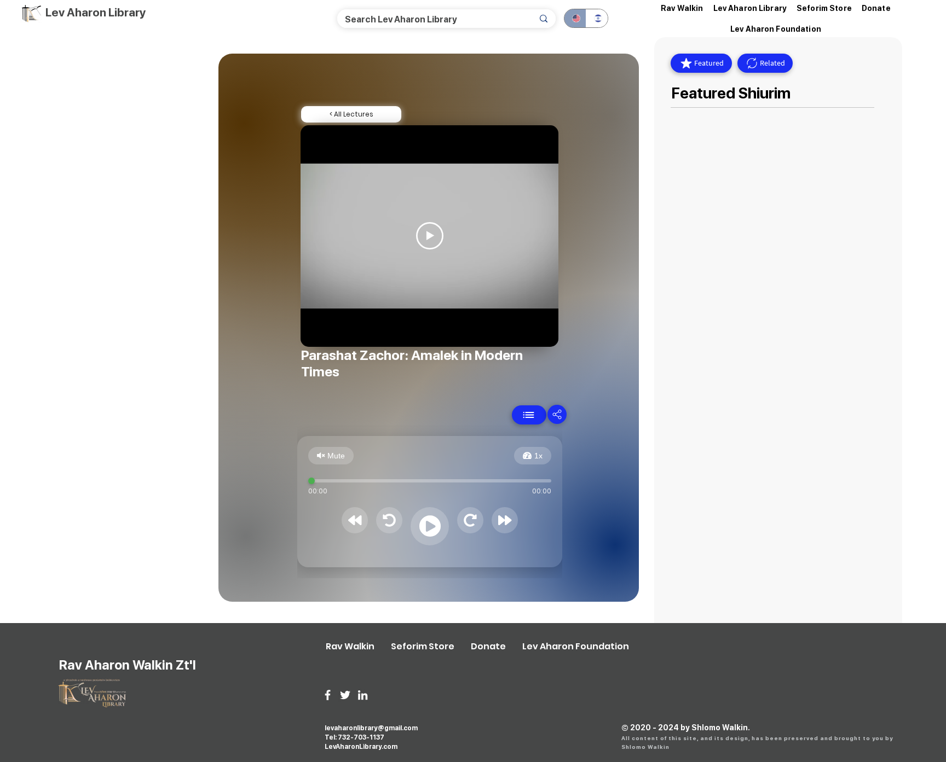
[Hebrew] (597, 18)
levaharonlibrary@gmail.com (371, 728)
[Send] (529, 414)
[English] (575, 18)
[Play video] (429, 235)
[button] (750, 8)
